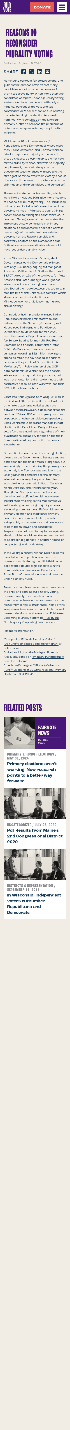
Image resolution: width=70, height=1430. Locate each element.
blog (34, 119)
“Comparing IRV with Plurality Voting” (29, 639)
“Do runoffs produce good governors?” (31, 644)
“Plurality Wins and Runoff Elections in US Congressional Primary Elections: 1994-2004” (35, 670)
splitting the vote (44, 405)
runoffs (26, 483)
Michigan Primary (46, 652)
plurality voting (14, 496)
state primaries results (35, 193)
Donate (42, 7)
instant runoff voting (26, 284)
